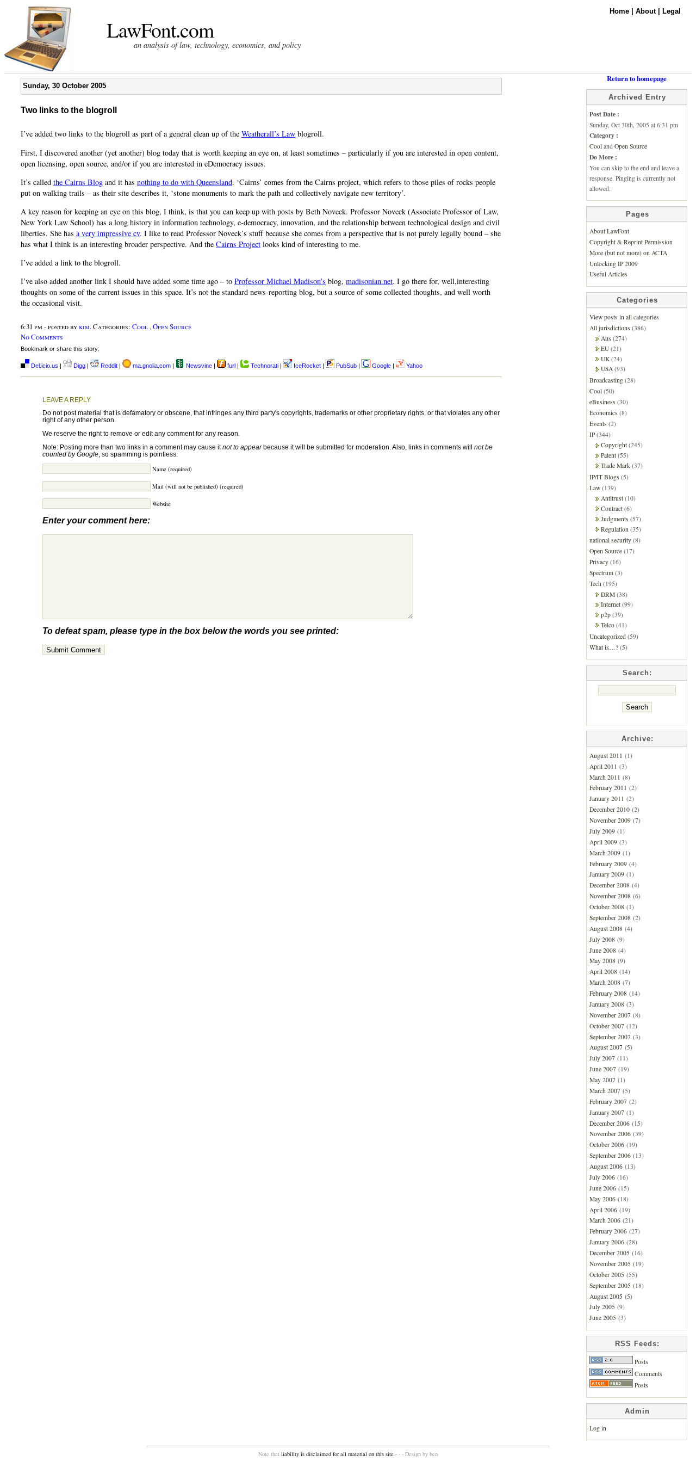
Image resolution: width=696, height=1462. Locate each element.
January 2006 (606, 1242)
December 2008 (609, 885)
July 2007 (602, 1058)
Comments (647, 1374)
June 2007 (602, 1069)
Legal (671, 11)
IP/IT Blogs (604, 477)
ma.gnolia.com (151, 365)
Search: (637, 673)
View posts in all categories (624, 317)
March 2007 (604, 1091)
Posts (640, 1362)
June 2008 (602, 950)
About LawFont (609, 231)
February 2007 (608, 1101)
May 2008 (602, 961)
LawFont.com (160, 30)
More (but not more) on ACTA (628, 253)
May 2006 (602, 1199)
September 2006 (610, 1155)
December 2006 (609, 1123)
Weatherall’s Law (268, 133)
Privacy (598, 562)
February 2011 (608, 788)
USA (607, 369)
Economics (603, 413)
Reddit (108, 365)
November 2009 (610, 820)
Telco (607, 625)
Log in (597, 1428)
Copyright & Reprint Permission (631, 242)
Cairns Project (238, 244)
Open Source (172, 326)
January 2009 (606, 874)
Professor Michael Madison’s (280, 281)
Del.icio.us (43, 365)
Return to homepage (637, 78)
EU (605, 348)
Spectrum (601, 573)
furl (231, 365)
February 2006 (608, 1231)
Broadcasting (606, 380)
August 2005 (606, 1296)
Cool (140, 326)
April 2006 (603, 1210)
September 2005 (610, 1285)
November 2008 (610, 896)
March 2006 (604, 1220)
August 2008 (606, 928)
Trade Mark (615, 465)
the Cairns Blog (78, 182)
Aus (606, 338)
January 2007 (606, 1112)
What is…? (603, 647)
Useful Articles (608, 274)
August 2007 (606, 1047)
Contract (612, 508)
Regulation (615, 529)
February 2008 (608, 993)
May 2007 (602, 1080)
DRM (608, 594)
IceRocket (307, 365)
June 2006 (602, 1188)
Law (594, 488)
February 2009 (608, 864)
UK (605, 359)
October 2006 (606, 1144)
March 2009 (604, 853)
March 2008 (604, 982)
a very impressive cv (108, 233)
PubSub (345, 365)
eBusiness (602, 402)
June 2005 (602, 1317)
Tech (595, 583)
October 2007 (606, 1026)
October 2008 (606, 907)
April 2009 (603, 842)
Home (620, 11)
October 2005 (606, 1274)
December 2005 (609, 1253)
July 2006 (602, 1177)
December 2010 (609, 809)
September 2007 (610, 1037)
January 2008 (606, 1004)
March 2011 (604, 777)
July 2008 (602, 939)
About (647, 11)
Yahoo (413, 365)
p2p (606, 614)
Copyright (614, 445)
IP (592, 434)
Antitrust (612, 498)
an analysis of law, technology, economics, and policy (217, 45)
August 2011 (606, 755)
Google (380, 365)
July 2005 (602, 1307)
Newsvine (198, 365)
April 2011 (603, 766)
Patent (608, 455)
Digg (78, 365)
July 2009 (602, 831)
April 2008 (603, 971)
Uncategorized (607, 636)
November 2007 (610, 1015)
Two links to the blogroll (69, 110)
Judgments (615, 519)
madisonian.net (369, 281)
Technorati (263, 365)
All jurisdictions (609, 328)
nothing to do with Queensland (184, 182)
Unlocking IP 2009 (613, 264)
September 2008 (610, 918)
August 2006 (606, 1166)
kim (84, 326)
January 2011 (606, 798)
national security (610, 540)
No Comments (42, 337)
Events (598, 424)
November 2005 (610, 1264)
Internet (610, 604)
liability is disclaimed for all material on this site (337, 1454)
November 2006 (610, 1134)
